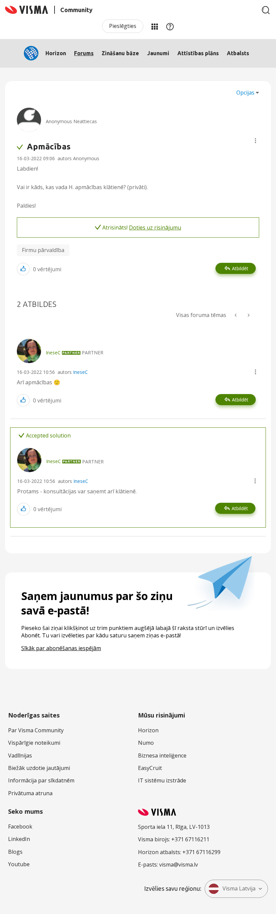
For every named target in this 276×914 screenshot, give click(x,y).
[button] (255, 140)
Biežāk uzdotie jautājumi (39, 768)
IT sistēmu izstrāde (162, 780)
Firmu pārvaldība (43, 250)
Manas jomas (154, 26)
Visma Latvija (238, 888)
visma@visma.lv (178, 864)
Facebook (20, 826)
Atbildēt (240, 268)
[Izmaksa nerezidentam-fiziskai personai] (248, 315)
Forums (84, 53)
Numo (146, 742)
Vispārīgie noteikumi (34, 742)
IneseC (80, 372)
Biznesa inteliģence (162, 755)
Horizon (55, 53)
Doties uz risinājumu (155, 227)
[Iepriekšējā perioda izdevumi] (236, 315)
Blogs (15, 851)
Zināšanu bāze (120, 53)
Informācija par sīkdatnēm (41, 780)
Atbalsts (238, 53)
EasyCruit (150, 768)
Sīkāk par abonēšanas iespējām (61, 648)
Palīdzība (170, 26)
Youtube (19, 864)
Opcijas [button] (245, 92)
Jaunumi (158, 53)
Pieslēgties (122, 26)
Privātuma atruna (30, 793)
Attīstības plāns (198, 53)
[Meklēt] (266, 10)
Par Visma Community (36, 730)
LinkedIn (19, 839)
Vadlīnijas (20, 755)
